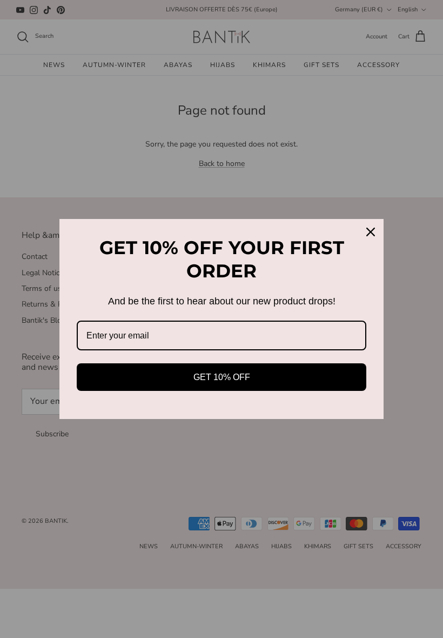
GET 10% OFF (221, 377)
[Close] (371, 232)
